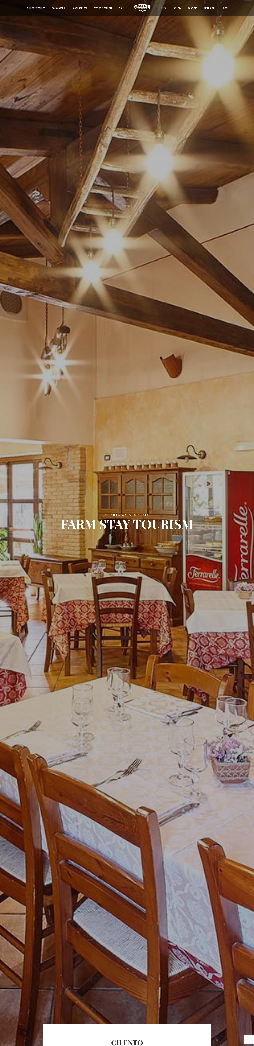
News (163, 8)
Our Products (80, 8)
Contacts (192, 8)
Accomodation (59, 8)
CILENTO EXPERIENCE (36, 8)
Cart (225, 8)
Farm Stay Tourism (103, 8)
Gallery (177, 8)
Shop (121, 8)
